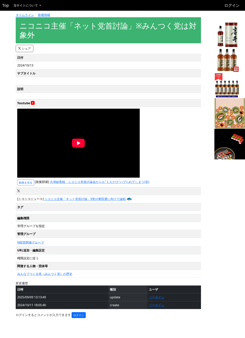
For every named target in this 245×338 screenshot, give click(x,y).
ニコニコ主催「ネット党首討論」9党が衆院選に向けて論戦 (85, 199)
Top (5, 5)
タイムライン (25, 15)
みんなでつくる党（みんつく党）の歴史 (44, 274)
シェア (26, 48)
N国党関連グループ (30, 242)
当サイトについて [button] (26, 5)
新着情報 (44, 15)
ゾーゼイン (156, 297)
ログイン (232, 5)
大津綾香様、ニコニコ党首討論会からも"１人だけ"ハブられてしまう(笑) (99, 182)
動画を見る (25, 182)
